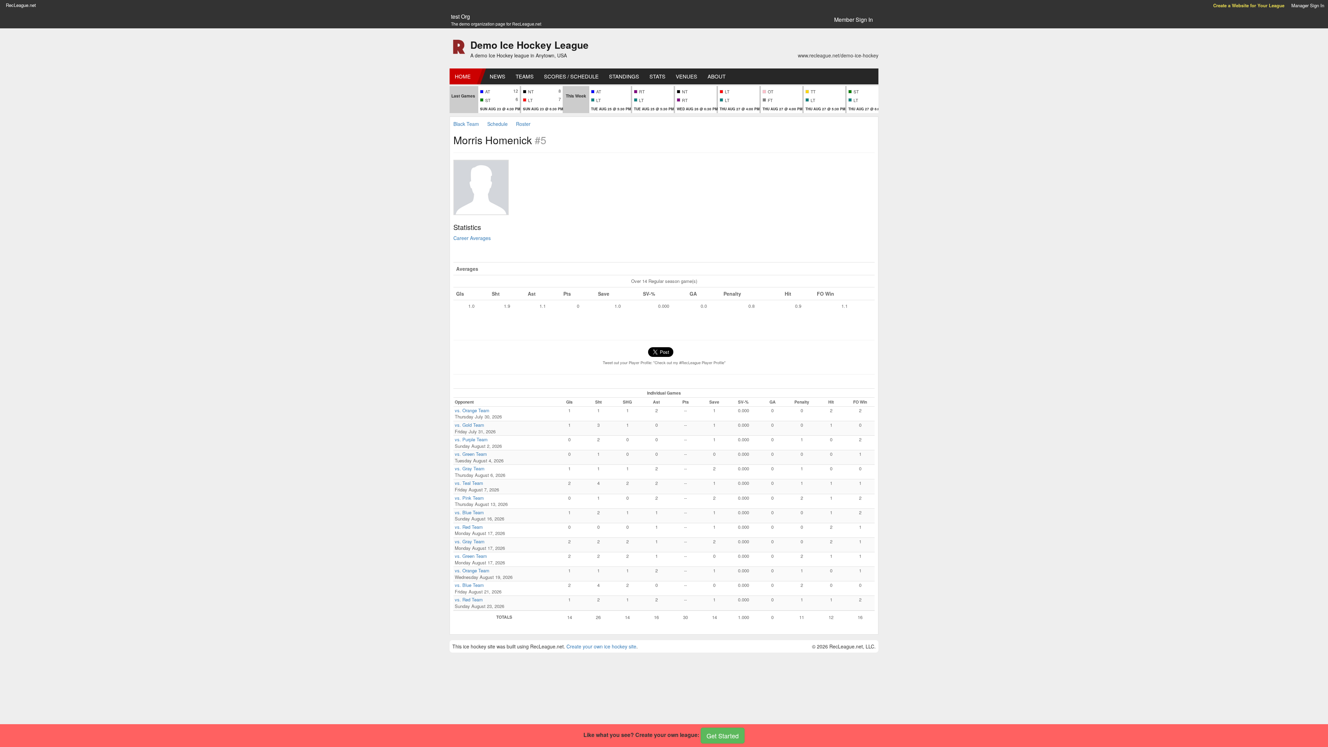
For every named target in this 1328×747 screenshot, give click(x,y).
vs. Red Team (469, 527)
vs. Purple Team (471, 439)
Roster (523, 123)
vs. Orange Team (472, 410)
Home (463, 76)
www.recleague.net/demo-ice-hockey (838, 55)
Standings (624, 76)
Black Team (466, 123)
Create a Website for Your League (1248, 5)
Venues (686, 76)
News (497, 76)
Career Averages (472, 237)
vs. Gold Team (469, 425)
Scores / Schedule (571, 76)
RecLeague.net (21, 5)
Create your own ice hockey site (601, 646)
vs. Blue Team (469, 512)
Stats (657, 76)
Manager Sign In (1307, 5)
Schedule (497, 123)
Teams (525, 76)
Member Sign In (853, 20)
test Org (460, 16)
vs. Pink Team (469, 498)
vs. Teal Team (469, 483)
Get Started (723, 735)
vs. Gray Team (470, 468)
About (717, 76)
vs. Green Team (471, 454)
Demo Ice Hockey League (529, 45)
